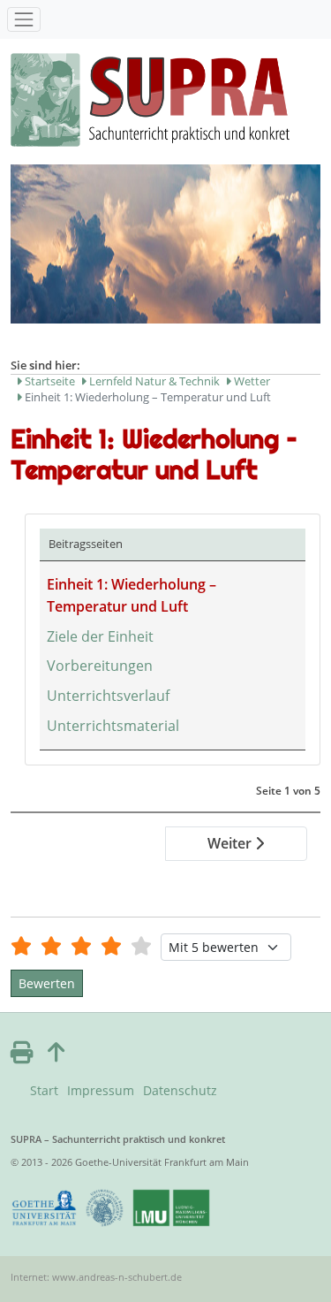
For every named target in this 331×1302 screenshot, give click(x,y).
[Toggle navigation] (24, 19)
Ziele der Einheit (100, 636)
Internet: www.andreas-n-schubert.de (96, 1276)
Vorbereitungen (100, 665)
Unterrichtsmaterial (113, 725)
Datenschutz (180, 1090)
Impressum (100, 1090)
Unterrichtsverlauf (108, 695)
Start (44, 1090)
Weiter (231, 843)
